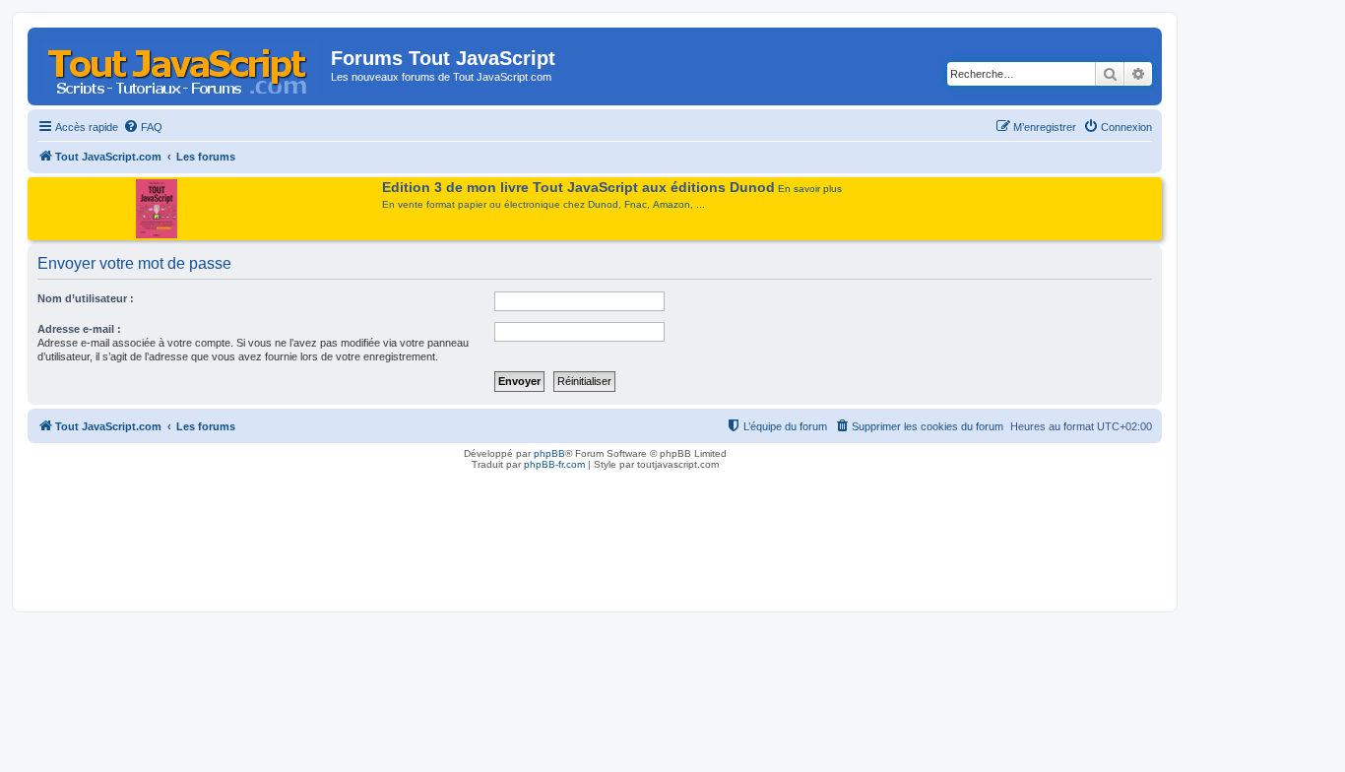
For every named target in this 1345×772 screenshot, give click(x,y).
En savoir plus (810, 188)
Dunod (603, 204)
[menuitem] (142, 127)
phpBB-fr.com (554, 464)
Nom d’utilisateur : (85, 298)
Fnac (635, 204)
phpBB (549, 453)
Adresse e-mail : (79, 329)
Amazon (671, 204)
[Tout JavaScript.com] (181, 64)
